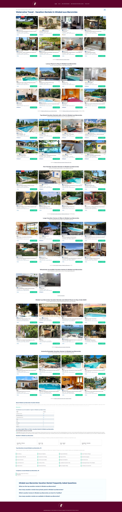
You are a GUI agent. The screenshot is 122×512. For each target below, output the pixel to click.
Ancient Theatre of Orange (86, 453)
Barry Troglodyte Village (64, 465)
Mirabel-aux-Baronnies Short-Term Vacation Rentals (62, 398)
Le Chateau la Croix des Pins (86, 465)
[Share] (104, 10)
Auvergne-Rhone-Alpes (20, 54)
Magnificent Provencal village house (68, 206)
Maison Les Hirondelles (89, 82)
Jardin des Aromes (85, 459)
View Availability (33, 34)
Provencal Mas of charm (43, 258)
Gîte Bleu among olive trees (89, 185)
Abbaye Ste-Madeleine (64, 459)
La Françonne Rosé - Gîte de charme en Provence (47, 155)
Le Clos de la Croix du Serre (44, 31)
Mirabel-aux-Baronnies (26, 54)
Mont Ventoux (19, 453)
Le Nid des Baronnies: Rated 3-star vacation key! (93, 31)
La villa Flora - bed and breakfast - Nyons (24, 318)
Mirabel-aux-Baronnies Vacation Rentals (62, 59)
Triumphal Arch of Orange (42, 456)
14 (43, 415)
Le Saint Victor (64, 31)
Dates (18, 14)
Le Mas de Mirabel (65, 155)
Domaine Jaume (19, 465)
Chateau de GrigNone (42, 453)
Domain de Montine (20, 459)
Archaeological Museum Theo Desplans (88, 462)
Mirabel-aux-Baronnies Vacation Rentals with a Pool (62, 162)
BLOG (59, 3)
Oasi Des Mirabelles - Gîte (21, 134)
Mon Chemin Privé (42, 134)
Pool (17, 430)
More (32, 14)
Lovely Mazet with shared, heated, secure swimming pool (26, 370)
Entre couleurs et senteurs (43, 318)
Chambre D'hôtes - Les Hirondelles (68, 134)
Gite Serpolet (64, 103)
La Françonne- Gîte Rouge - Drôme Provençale (93, 155)
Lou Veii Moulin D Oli (20, 462)
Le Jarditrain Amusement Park (65, 462)
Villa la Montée (19, 103)
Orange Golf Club (63, 456)
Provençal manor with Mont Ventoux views (46, 82)
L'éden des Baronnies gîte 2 (21, 155)
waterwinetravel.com (47, 510)
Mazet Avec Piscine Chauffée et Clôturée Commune (25, 185)
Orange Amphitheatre (63, 453)
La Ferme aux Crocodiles (42, 459)
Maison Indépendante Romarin (90, 52)
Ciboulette (41, 185)
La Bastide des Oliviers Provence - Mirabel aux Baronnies (94, 134)
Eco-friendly (30, 430)
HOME (56, 3)
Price (22, 14)
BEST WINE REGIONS (65, 3)
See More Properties (61, 295)
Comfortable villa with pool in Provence (23, 391)
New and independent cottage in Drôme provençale (25, 288)
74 (43, 413)
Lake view (25, 430)
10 (43, 417)
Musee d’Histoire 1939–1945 (21, 456)
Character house (65, 82)
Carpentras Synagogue (85, 456)
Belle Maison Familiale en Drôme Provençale (92, 258)
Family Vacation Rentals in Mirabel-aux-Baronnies (61, 265)
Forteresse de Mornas (42, 465)
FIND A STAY (87, 3)
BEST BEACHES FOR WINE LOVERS (77, 3)
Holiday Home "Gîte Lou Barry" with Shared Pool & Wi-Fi (26, 82)
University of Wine (41, 462)
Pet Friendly (20, 430)
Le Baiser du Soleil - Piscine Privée (90, 318)
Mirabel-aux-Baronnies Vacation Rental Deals (62, 347)
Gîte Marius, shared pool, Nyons (44, 206)
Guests (27, 14)
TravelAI (63, 510)
